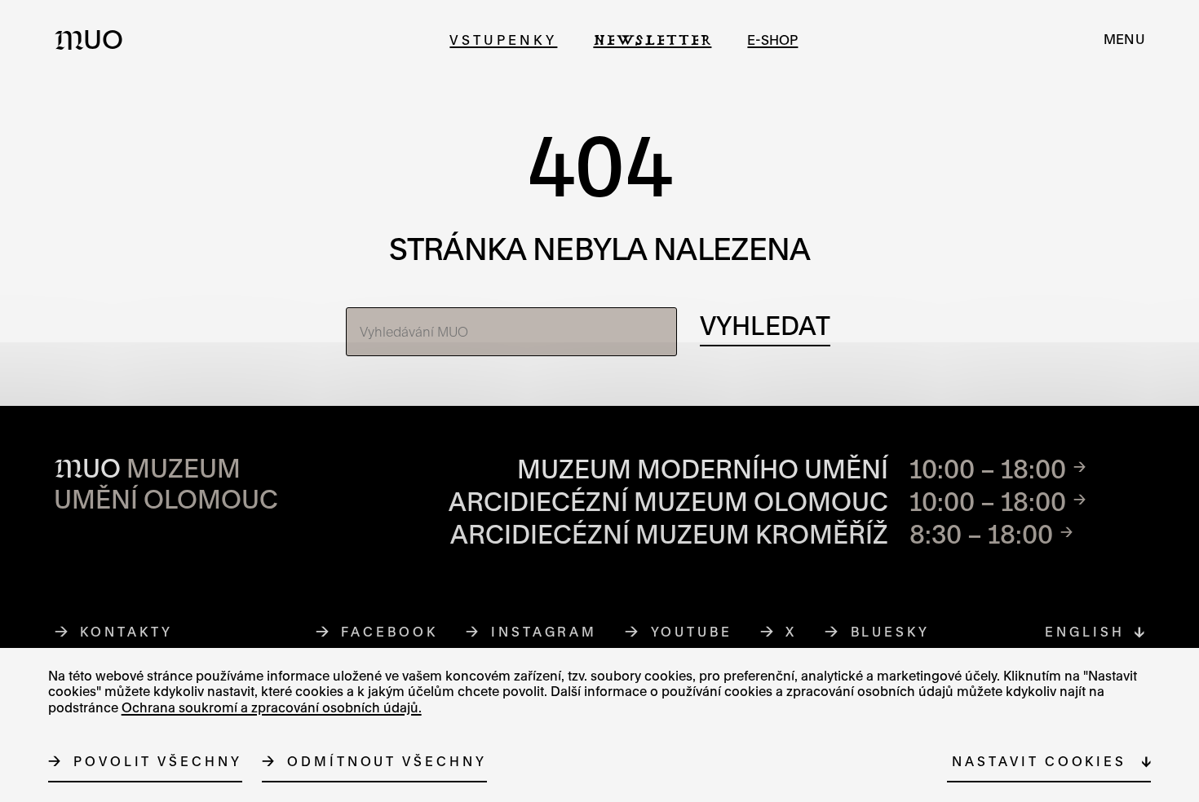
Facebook (389, 631)
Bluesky (891, 631)
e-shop (772, 39)
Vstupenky (503, 39)
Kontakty (126, 631)
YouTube (692, 631)
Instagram (544, 631)
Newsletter (652, 39)
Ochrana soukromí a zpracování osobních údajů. (272, 707)
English (1084, 631)
